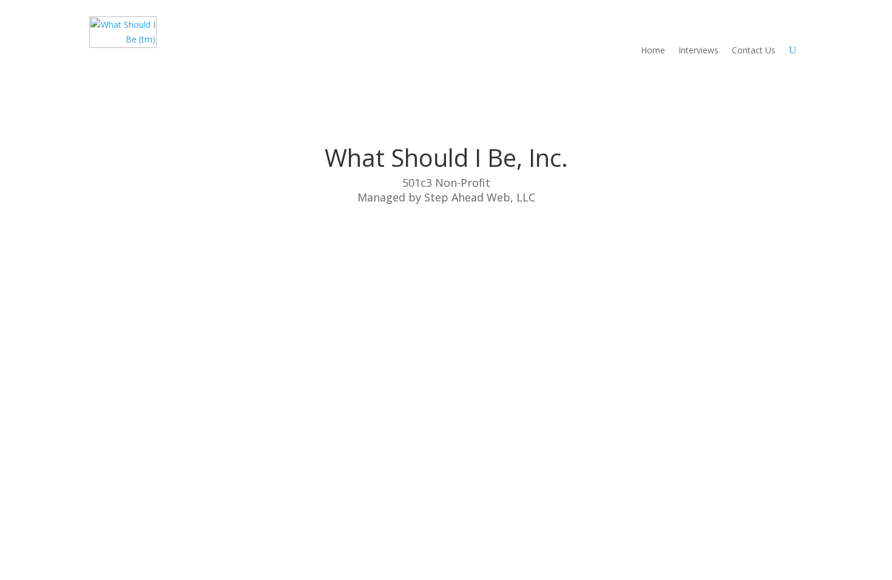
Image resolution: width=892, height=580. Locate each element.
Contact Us (753, 50)
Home (653, 50)
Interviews (698, 50)
